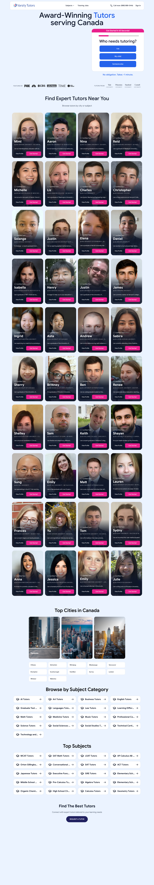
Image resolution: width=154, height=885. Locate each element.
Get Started (34, 153)
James (118, 287)
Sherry (19, 384)
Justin (51, 238)
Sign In (138, 6)
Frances (20, 530)
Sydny (117, 530)
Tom (83, 530)
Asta (50, 336)
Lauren (118, 481)
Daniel (118, 238)
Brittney (53, 384)
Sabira (118, 336)
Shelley (19, 433)
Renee (118, 384)
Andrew (86, 336)
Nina (83, 141)
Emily (51, 482)
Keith (84, 433)
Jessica (52, 579)
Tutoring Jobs (83, 6)
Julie (116, 579)
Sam (50, 433)
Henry (51, 287)
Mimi (17, 141)
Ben (83, 384)
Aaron (51, 141)
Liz (49, 190)
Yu (49, 530)
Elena (84, 238)
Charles (86, 190)
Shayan (118, 433)
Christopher (122, 190)
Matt (83, 482)
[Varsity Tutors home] (24, 5)
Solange (20, 238)
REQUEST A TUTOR (77, 819)
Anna (18, 579)
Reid (116, 141)
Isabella (20, 287)
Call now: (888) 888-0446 (123, 6)
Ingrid (18, 336)
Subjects (69, 6)
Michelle (20, 190)
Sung (18, 482)
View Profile (19, 153)
